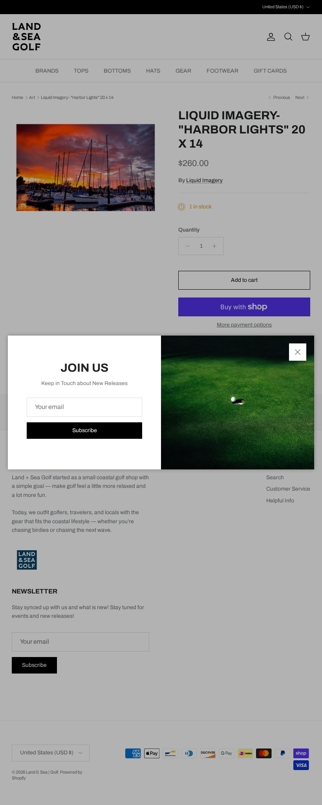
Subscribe (84, 430)
